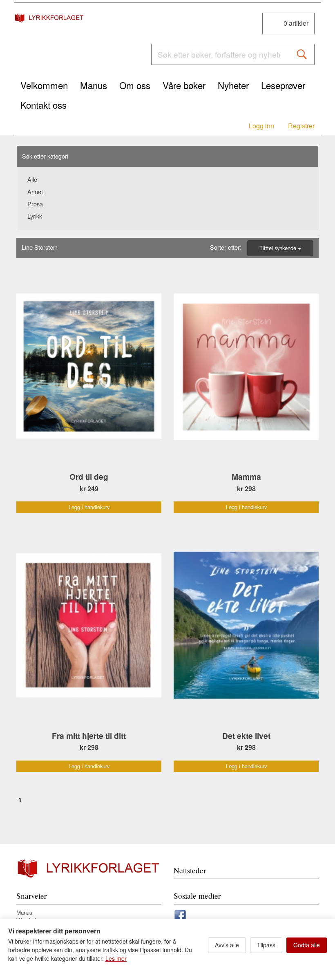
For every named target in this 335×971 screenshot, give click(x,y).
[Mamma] (246, 366)
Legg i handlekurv (89, 507)
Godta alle (306, 945)
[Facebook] (180, 914)
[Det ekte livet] (246, 625)
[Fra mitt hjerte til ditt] (88, 625)
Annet (35, 191)
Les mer (116, 958)
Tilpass (266, 945)
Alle (32, 179)
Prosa (35, 203)
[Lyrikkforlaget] (49, 18)
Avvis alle (227, 945)
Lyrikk (34, 216)
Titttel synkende (278, 248)
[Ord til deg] (88, 366)
